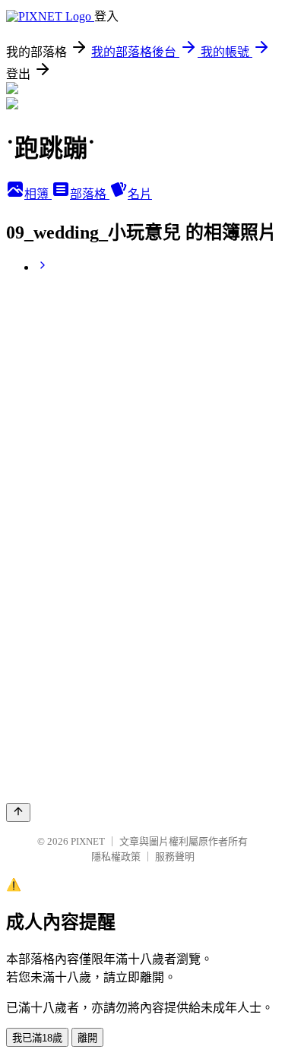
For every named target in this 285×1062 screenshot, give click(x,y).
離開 (87, 1038)
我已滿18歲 (37, 1038)
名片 (140, 194)
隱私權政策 (116, 856)
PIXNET (88, 841)
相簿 (38, 194)
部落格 (89, 194)
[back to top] (18, 812)
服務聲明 (175, 856)
